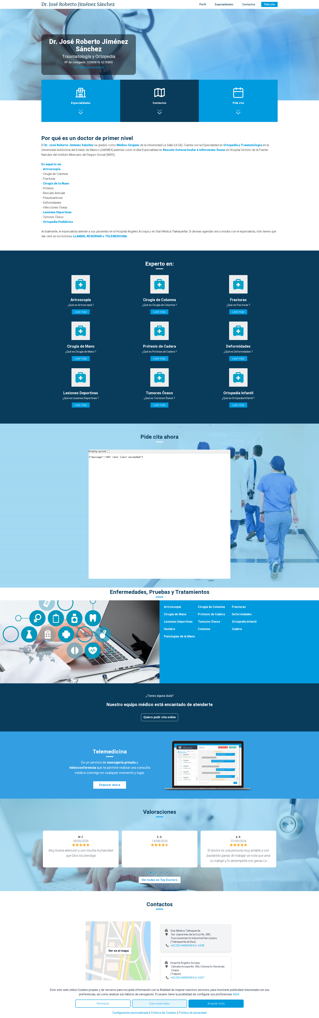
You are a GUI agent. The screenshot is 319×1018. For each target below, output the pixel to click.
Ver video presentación (89, 67)
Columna (204, 629)
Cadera (237, 629)
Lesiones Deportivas (178, 621)
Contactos (248, 4)
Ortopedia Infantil (244, 621)
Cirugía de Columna (211, 607)
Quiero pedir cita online (159, 717)
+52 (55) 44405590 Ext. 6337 (187, 977)
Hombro (169, 629)
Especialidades (224, 4)
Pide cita (269, 4)
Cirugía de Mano (175, 614)
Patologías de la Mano (179, 636)
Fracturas (239, 607)
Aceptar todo (216, 1003)
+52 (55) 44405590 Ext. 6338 (187, 945)
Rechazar (103, 1003)
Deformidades (242, 614)
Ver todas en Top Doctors (160, 880)
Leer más (81, 312)
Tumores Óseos (209, 621)
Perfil (202, 4)
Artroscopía (172, 607)
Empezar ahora (109, 785)
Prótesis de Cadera (211, 614)
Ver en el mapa (118, 951)
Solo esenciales (159, 1003)
